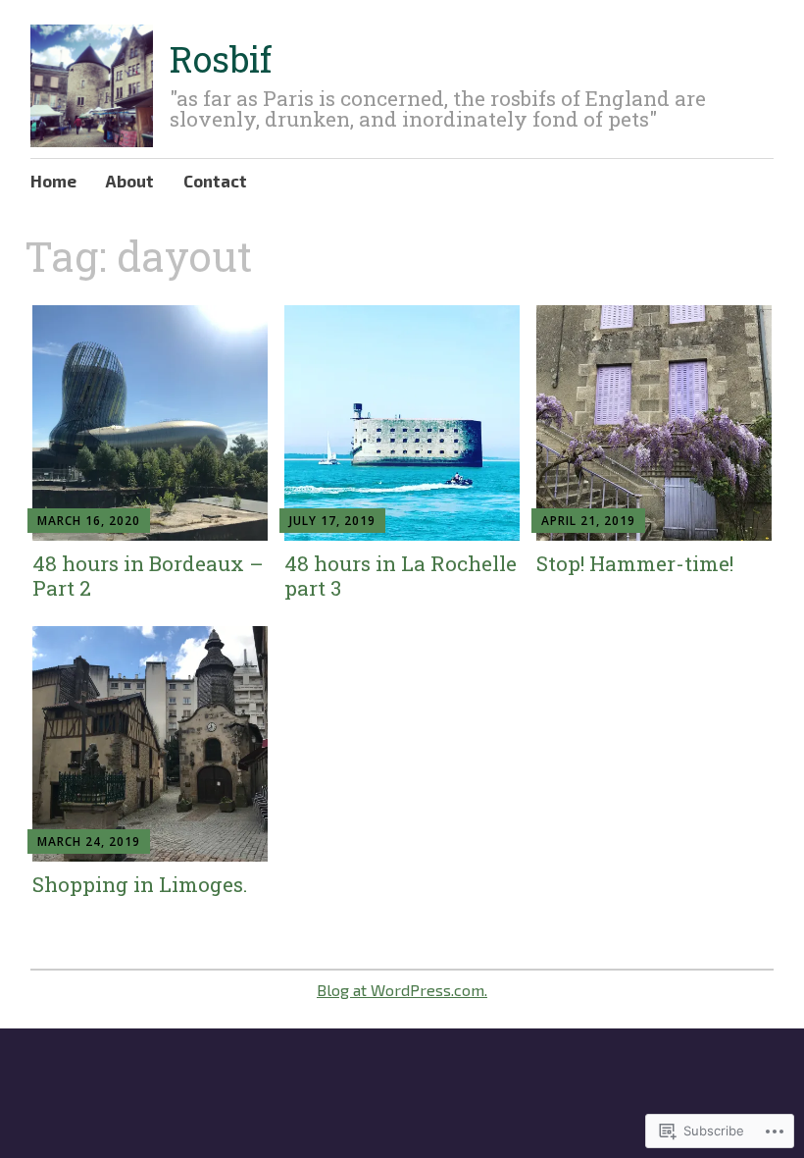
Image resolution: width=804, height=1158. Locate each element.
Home (53, 180)
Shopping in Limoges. (140, 884)
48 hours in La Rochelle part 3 (400, 576)
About (130, 180)
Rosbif (221, 58)
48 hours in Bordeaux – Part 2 (148, 576)
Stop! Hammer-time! (634, 563)
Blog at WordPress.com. (402, 989)
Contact (215, 180)
